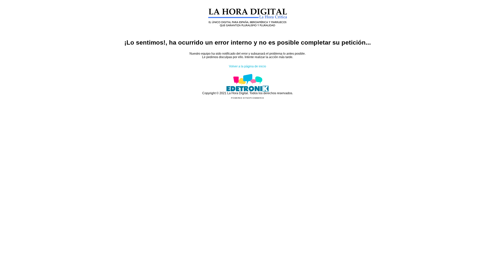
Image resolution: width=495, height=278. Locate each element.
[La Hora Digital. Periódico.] (247, 32)
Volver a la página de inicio (247, 66)
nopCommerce (255, 98)
